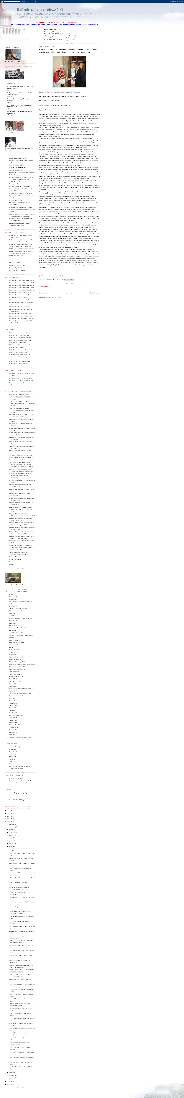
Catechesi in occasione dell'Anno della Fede (22, 172)
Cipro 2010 (12, 647)
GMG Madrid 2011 (14, 625)
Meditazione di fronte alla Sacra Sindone (21, 457)
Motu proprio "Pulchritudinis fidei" (19, 345)
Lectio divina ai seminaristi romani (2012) (21, 283)
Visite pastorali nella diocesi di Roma (20, 737)
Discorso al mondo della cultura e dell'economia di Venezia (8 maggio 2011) (22, 515)
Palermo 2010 (13, 638)
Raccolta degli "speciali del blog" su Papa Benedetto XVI (19, 112)
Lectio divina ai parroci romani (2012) (20, 295)
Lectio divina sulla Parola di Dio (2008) (20, 316)
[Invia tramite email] (65, 280)
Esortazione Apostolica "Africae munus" (20, 378)
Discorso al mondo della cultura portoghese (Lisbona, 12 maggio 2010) (21, 524)
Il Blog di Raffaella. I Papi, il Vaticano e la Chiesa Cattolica (20, 87)
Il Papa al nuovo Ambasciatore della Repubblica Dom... (19, 1044)
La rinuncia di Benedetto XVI (17, 158)
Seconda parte (13, 752)
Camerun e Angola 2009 (16, 676)
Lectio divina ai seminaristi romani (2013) (21, 280)
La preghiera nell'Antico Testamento (19, 186)
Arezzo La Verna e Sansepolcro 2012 (19, 608)
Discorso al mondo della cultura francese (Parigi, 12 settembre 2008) (21, 533)
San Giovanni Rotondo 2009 (17, 667)
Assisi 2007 (12, 710)
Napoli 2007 (13, 701)
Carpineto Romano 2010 (16, 642)
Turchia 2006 (13, 718)
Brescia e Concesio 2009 (16, 657)
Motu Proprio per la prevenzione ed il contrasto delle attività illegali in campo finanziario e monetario (21, 357)
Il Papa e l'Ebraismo (15, 559)
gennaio (11, 1078)
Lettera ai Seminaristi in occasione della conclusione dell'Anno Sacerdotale (20, 245)
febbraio (11, 1075)
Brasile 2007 (13, 713)
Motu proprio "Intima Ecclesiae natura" (20, 340)
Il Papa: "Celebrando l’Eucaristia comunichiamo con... (18, 884)
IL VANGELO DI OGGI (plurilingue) (19, 800)
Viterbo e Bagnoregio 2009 (17, 662)
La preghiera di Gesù (15, 184)
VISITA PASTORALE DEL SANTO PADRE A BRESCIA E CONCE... (22, 1005)
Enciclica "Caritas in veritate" (17, 265)
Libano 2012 (13, 597)
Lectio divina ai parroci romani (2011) (20, 297)
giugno (11, 841)
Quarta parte (12, 757)
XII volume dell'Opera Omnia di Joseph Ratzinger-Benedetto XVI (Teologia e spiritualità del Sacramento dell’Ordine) (21, 464)
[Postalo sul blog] (67, 280)
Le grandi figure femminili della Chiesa (20, 193)
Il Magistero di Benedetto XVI (40, 9)
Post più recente (43, 293)
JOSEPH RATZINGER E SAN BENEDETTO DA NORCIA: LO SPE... (21, 971)
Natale (11, 562)
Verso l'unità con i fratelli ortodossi (19, 554)
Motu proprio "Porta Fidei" (17, 347)
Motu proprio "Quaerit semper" (18, 364)
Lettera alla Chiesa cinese (16, 255)
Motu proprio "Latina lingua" (17, 342)
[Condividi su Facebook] (71, 280)
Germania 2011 (13, 621)
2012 (9, 813)
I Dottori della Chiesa (15, 200)
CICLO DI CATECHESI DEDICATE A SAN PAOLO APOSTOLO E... (21, 966)
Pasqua (11, 564)
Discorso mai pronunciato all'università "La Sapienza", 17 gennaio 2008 (21, 537)
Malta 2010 (12, 655)
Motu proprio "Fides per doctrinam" (19, 335)
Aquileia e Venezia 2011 (16, 633)
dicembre (12, 824)
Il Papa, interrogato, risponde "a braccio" (21, 207)
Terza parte (12, 754)
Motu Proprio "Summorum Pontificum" (20, 350)
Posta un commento (43, 290)
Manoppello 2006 (14, 725)
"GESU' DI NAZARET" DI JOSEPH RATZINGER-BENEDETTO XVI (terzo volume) (21, 397)
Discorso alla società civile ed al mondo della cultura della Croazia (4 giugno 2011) (20, 509)
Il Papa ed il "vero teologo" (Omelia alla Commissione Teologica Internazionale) (21, 546)
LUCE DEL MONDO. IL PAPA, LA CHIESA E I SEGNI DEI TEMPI (21, 416)
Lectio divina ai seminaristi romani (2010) (21, 287)
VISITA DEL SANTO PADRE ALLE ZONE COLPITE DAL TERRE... (21, 942)
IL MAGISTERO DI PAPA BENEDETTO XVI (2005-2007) (19, 106)
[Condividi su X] (69, 280)
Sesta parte (12, 761)
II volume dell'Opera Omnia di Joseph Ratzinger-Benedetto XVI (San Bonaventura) (20, 475)
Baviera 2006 (13, 722)
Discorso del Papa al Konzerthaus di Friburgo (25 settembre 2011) (22, 438)
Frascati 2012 (13, 599)
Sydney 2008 (13, 691)
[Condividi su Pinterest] (73, 280)
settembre (12, 832)
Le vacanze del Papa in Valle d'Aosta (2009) (21, 664)
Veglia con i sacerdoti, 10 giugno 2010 (20, 455)
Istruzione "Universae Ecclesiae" (18, 460)
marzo (11, 1072)
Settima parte (13, 764)
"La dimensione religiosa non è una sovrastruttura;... (19, 893)
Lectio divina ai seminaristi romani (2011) (21, 285)
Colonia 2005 (13, 732)
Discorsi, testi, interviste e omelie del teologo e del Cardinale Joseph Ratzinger (22, 215)
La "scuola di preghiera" (16, 175)
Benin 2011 (12, 613)
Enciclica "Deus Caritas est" (17, 270)
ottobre (11, 830)
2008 (9, 1081)
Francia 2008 (13, 684)
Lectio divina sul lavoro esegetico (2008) (21, 318)
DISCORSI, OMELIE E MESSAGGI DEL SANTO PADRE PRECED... (20, 913)
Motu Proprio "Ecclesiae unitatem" (19, 352)
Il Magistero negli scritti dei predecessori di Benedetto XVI (60, 36)
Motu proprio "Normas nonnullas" (19, 333)
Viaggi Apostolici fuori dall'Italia (19, 552)
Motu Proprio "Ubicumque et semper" (20, 361)
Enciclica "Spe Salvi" (15, 268)
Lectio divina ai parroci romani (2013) (20, 292)
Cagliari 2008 (13, 686)
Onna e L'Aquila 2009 (15, 674)
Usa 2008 (12, 698)
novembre (12, 827)
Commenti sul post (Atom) (53, 297)
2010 (9, 819)
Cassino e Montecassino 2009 (18, 669)
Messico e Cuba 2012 (15, 611)
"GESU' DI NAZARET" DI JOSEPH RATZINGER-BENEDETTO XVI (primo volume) (21, 410)
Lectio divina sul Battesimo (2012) (19, 307)
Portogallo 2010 (14, 650)
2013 (9, 810)
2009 (9, 822)
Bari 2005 (12, 734)
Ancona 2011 (13, 623)
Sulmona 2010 (13, 645)
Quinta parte (13, 759)
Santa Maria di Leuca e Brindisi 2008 (20, 693)
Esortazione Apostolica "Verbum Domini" (21, 380)
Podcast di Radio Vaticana (16, 778)
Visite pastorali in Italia (16, 550)
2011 (9, 816)
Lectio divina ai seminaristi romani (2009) (21, 290)
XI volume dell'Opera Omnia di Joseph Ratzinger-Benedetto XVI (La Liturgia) (21, 470)
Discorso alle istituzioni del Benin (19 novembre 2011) (20, 495)
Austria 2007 (13, 705)
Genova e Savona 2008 (16, 696)
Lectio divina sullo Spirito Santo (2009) (20, 313)
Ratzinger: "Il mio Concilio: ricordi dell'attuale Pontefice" (19, 767)
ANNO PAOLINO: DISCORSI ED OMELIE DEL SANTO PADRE (21, 976)
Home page (69, 293)
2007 (9, 1084)
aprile (11, 846)
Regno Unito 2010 (14, 640)
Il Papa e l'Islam (13, 557)
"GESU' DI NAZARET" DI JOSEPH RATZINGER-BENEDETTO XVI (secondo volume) (22, 403)
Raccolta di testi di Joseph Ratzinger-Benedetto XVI (18, 100)
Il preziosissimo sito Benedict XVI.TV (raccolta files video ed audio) (20, 782)
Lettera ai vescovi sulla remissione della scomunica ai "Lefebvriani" (20, 241)
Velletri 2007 (13, 703)
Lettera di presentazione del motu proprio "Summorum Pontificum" (21, 252)
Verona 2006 (13, 720)
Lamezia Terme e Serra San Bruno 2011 (20, 618)
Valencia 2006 (13, 727)
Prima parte (12, 749)
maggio (11, 843)
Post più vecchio (95, 293)
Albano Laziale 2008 (15, 681)
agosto (11, 835)
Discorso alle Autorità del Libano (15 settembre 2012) (20, 486)
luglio (11, 838)
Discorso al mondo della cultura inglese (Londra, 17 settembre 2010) (20, 519)
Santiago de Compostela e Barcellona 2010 (21, 635)
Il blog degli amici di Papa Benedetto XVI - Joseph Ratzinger (20, 93)
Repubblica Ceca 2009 (16, 659)
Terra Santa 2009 (14, 672)
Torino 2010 (13, 652)
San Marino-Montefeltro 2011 (18, 628)
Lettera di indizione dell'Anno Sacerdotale (21, 249)
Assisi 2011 (12, 616)
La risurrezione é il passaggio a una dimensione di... (19, 937)
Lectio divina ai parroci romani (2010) (20, 300)
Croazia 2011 (13, 630)
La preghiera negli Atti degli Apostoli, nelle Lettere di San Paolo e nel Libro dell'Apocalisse (22, 179)
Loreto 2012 (13, 594)
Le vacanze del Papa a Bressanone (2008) (21, 688)
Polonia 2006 (13, 730)
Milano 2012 (13, 606)
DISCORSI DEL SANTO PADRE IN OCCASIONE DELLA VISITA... (19, 888)
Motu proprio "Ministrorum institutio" (20, 338)
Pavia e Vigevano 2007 (16, 715)
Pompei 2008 (13, 679)
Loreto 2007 (13, 708)
